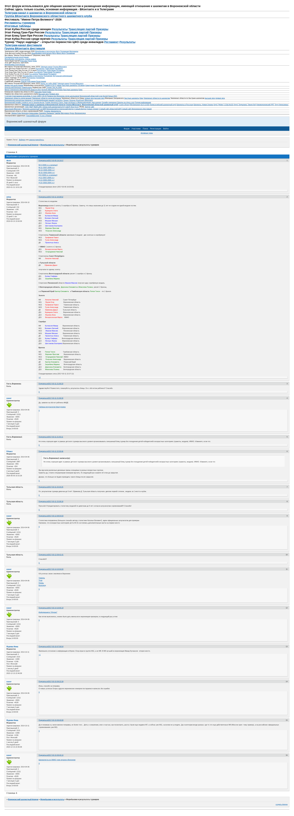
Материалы (73, 51)
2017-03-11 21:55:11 (55, 437)
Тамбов (57, 113)
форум (87, 107)
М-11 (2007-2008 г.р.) (47, 167)
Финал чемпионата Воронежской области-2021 (23, 89)
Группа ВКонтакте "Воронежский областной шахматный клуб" (92, 104)
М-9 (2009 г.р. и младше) (48, 165)
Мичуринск (65, 113)
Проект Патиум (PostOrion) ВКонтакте (78, 100)
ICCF (77, 107)
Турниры (47, 111)
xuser (8, 398)
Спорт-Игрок (124, 104)
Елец (19, 113)
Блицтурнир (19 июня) (94, 85)
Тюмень (42, 578)
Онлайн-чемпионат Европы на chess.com (118, 102)
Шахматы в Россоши (185, 104)
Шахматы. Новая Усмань (203, 104)
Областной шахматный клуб (53, 107)
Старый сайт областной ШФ (110, 109)
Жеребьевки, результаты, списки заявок (20, 59)
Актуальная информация (62, 76)
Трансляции (49, 68)
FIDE (27, 107)
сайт (92, 107)
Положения (64, 51)
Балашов (50, 113)
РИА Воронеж (134, 104)
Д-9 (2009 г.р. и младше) (48, 175)
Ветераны (59, 89)
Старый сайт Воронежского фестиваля (136, 109)
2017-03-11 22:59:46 (55, 451)
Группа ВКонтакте (60, 67)
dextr (8, 161)
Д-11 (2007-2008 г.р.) (46, 178)
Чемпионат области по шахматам (157, 98)
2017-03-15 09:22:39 (55, 681)
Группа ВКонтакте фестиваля (25, 48)
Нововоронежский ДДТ (265, 104)
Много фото (61, 53)
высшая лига (99, 98)
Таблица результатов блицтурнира (52, 407)
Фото (58, 51)
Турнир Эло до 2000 (54, 87)
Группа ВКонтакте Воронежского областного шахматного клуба (48, 16)
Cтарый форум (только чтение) (86, 109)
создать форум (282, 804)
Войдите (22, 140)
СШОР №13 (69, 107)
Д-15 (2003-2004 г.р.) (47, 183)
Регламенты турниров (20, 22)
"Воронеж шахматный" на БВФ (34, 109)
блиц (141, 98)
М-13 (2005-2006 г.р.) (47, 170)
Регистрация (41, 81)
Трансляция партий (81, 29)
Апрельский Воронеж (13, 87)
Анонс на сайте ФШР (49, 83)
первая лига (89, 98)
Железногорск (80, 113)
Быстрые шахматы (70, 89)
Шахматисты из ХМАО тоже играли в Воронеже (57, 760)
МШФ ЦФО (38, 107)
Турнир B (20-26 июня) (112, 85)
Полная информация (143, 102)
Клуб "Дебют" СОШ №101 (224, 104)
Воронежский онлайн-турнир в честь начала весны (24, 102)
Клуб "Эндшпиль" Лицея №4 (245, 104)
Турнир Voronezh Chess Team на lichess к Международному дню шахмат (73, 102)
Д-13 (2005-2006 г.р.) (47, 180)
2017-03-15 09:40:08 (55, 720)
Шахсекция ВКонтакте (13, 109)
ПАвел (9, 451)
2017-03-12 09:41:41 (55, 555)
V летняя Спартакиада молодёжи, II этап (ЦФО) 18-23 (26, 96)
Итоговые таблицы (18, 26)
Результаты (60, 29)
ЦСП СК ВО (145, 104)
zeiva (8, 197)
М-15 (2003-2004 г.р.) (47, 172)
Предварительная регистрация (17, 57)
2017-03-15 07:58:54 (55, 646)
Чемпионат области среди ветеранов (46, 98)
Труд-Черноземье (281, 104)
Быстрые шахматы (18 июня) (73, 85)
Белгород (25, 113)
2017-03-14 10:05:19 (55, 608)
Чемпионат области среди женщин (18, 98)
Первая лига (54, 94)
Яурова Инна (12, 647)
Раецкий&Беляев (32, 115)
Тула (40, 580)
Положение (70, 53)
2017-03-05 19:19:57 (55, 160)
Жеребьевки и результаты (45, 51)
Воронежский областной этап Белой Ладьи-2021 (98, 96)
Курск (72, 113)
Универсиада (26, 87)
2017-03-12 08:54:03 (55, 516)
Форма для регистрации (14, 85)
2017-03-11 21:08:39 (55, 398)
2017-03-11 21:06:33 (55, 384)
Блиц (35, 61)
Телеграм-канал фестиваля (23, 45)
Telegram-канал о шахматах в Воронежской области (43, 104)
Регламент (111, 42)
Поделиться (43, 160)
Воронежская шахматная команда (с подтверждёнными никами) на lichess (34, 100)
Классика (23, 61)
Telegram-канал (47, 67)
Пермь (41, 583)
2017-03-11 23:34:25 (55, 487)
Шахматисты (56, 111)
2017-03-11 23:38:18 (55, 501)
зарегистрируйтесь (36, 140)
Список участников (28, 81)
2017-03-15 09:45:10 (55, 755)
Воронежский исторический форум (60, 109)
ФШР (31, 107)
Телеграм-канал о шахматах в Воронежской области (40, 12)
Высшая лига (43, 94)
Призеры (102, 29)
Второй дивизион (48, 89)
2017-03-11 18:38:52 (55, 197)
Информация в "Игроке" (48, 612)
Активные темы (147, 133)
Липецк (14, 113)
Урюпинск (42, 113)
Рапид (30, 61)
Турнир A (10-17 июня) (53, 85)
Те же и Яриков (46, 115)
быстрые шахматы (131, 98)
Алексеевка (33, 113)
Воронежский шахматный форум (23, 145)
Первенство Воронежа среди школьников (63, 96)
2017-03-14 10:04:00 (55, 569)
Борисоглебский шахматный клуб (163, 104)
